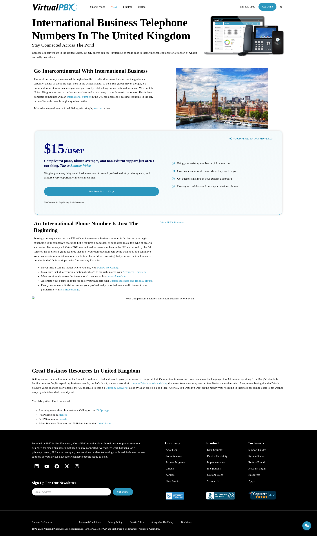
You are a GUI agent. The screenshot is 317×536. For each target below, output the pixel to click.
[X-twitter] (66, 466)
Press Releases (174, 456)
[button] (251, 138)
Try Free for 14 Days (101, 191)
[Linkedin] (36, 466)
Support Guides (257, 449)
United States (104, 423)
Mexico (63, 414)
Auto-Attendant (117, 276)
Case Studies (173, 481)
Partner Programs (175, 462)
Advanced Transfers (134, 271)
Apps (251, 481)
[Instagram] (76, 466)
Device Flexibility (217, 456)
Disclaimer (186, 522)
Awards (170, 474)
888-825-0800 (247, 6)
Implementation (216, 462)
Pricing (141, 6)
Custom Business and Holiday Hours (131, 280)
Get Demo (267, 6)
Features (127, 6)
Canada (63, 419)
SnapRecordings (69, 289)
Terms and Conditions (90, 522)
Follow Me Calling (108, 267)
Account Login (257, 468)
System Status (256, 456)
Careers (170, 468)
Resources (254, 474)
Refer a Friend (256, 462)
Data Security (215, 449)
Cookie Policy (137, 522)
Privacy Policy (115, 522)
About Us (171, 449)
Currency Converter (117, 387)
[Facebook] (56, 466)
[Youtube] (46, 466)
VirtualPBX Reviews (172, 222)
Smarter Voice (97, 6)
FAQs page (102, 410)
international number (78, 96)
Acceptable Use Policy (162, 522)
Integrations (214, 468)
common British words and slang (148, 383)
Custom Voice (215, 474)
